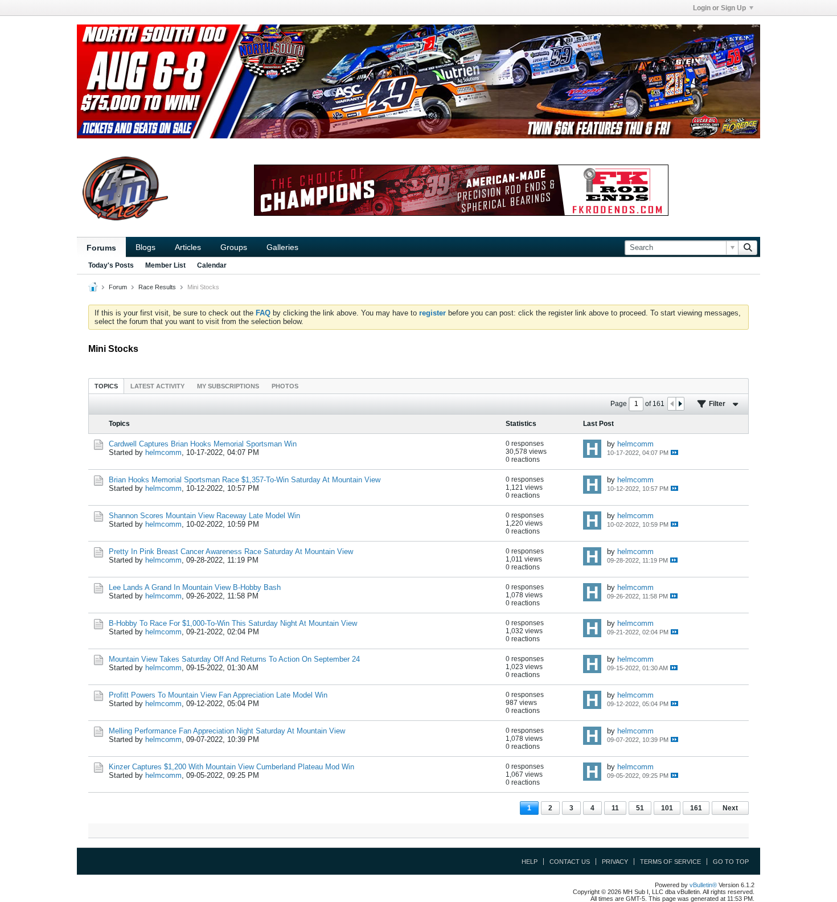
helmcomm (163, 452)
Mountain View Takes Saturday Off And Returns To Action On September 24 (234, 659)
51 (640, 808)
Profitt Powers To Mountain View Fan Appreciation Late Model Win (218, 695)
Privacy (615, 861)
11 (615, 808)
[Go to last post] (674, 452)
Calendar (212, 265)
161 (696, 808)
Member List (165, 265)
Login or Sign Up (719, 8)
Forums (101, 247)
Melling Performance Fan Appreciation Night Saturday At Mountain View (227, 731)
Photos (285, 386)
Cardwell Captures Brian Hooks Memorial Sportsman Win (203, 444)
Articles (188, 247)
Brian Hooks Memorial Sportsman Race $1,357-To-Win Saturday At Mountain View (244, 479)
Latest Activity (157, 386)
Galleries (282, 247)
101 (667, 808)
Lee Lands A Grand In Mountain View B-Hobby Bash (195, 587)
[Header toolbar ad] (461, 190)
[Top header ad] (418, 81)
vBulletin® (703, 885)
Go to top (731, 861)
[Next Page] (680, 403)
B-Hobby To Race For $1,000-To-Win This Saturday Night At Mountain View (233, 623)
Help (530, 861)
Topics (106, 386)
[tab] (106, 385)
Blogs (145, 247)
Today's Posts (111, 265)
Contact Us (569, 861)
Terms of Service (670, 861)
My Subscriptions (228, 386)
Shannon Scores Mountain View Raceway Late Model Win (204, 515)
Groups (233, 247)
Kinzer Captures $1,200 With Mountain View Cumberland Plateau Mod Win (231, 766)
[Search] (747, 247)
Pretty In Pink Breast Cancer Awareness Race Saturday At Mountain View (231, 551)
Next (730, 808)
